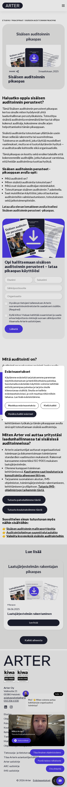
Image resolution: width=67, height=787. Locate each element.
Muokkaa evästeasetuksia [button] (21, 405)
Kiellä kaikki (50, 405)
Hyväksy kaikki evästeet (20, 414)
